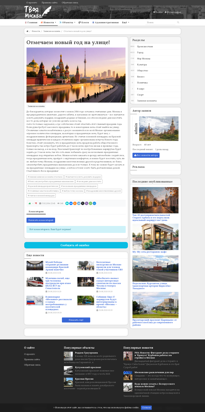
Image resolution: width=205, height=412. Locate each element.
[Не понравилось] (36, 203)
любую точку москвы (73, 191)
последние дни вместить (90, 181)
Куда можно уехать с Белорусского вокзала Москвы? (155, 385)
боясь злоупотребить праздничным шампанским (51, 181)
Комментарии (36, 211)
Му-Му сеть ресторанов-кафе (149, 251)
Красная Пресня (84, 379)
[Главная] (27, 31)
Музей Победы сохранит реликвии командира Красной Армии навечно (57, 266)
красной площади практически (43, 186)
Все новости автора (147, 155)
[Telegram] (78, 203)
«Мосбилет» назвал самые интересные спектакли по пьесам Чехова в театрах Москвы (108, 283)
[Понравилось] (30, 203)
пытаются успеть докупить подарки (84, 177)
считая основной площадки (41, 195)
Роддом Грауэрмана (86, 352)
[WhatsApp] (90, 203)
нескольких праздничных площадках (80, 186)
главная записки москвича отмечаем (45, 177)
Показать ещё (76, 320)
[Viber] (86, 203)
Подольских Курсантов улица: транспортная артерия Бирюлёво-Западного (152, 286)
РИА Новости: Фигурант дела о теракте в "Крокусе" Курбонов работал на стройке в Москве (157, 355)
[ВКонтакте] (71, 203)
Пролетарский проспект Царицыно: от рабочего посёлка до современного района (154, 322)
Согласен (146, 407)
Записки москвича (36, 106)
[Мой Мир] (94, 203)
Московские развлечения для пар (154, 372)
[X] (82, 203)
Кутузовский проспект (88, 367)
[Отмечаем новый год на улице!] (76, 75)
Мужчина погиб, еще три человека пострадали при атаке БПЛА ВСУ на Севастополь (58, 283)
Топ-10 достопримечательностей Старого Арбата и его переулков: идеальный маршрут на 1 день (151, 217)
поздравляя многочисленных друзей (104, 191)
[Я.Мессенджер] (67, 203)
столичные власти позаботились (44, 191)
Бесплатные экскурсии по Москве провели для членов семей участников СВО (109, 266)
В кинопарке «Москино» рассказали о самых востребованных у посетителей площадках (58, 303)
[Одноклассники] (75, 203)
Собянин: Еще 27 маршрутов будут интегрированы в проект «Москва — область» (106, 302)
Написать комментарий (40, 220)
